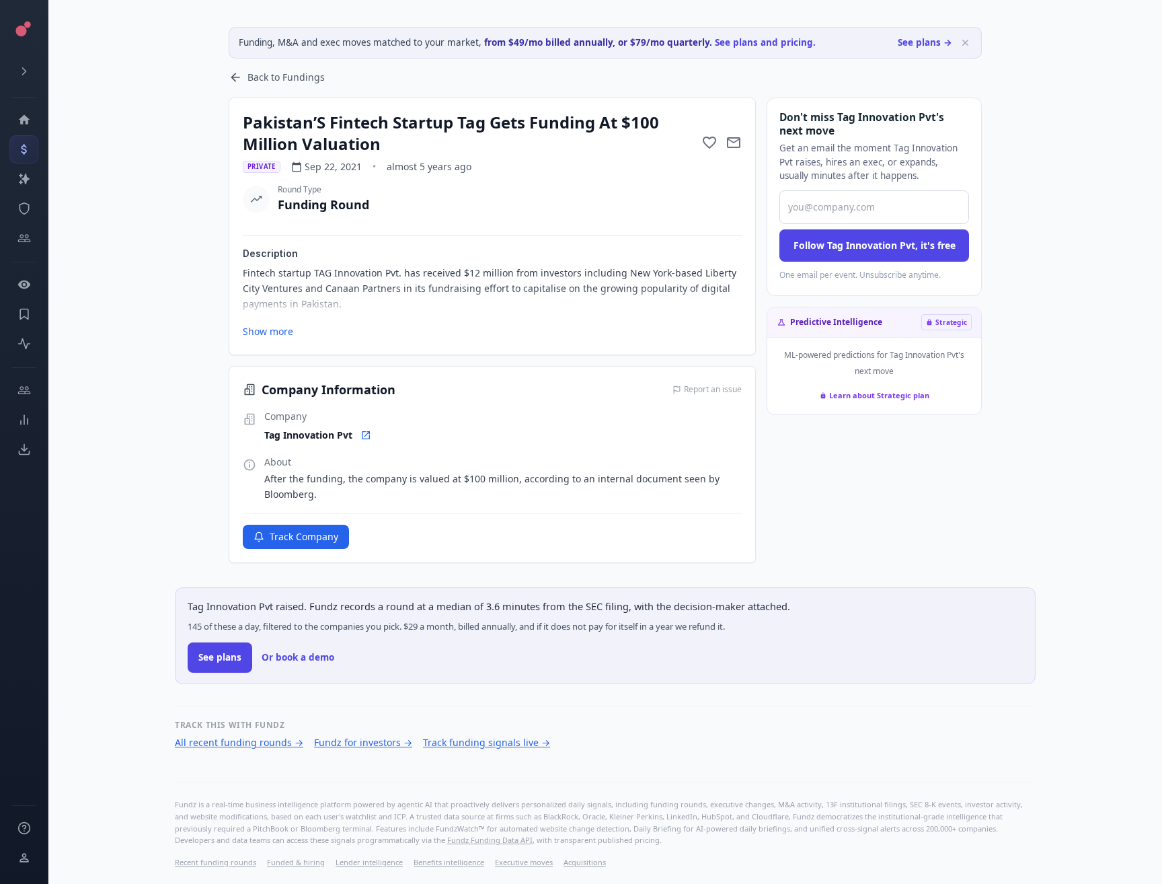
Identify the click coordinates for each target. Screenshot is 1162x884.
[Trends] (23, 420)
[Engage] (23, 390)
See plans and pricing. (765, 42)
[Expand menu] (23, 71)
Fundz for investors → (363, 742)
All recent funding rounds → (239, 742)
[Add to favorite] (709, 143)
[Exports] (23, 449)
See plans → (925, 42)
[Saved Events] (23, 314)
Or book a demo (298, 657)
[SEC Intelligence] (23, 208)
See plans (219, 657)
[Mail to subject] (734, 143)
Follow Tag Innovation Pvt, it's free (874, 245)
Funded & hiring (296, 862)
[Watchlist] (23, 284)
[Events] (23, 149)
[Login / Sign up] (23, 858)
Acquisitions (585, 862)
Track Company (304, 536)
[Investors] (23, 238)
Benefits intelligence (449, 862)
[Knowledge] (23, 828)
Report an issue (713, 389)
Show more (268, 331)
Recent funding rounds (215, 862)
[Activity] (23, 344)
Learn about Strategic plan (879, 395)
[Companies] (23, 179)
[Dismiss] (965, 42)
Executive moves (524, 862)
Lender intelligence (369, 862)
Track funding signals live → (486, 742)
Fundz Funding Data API (490, 840)
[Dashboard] (23, 120)
